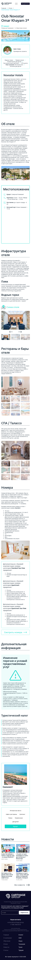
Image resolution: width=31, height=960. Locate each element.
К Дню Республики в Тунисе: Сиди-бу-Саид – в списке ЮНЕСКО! (7, 855)
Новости (6, 947)
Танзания (22, 944)
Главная (6, 935)
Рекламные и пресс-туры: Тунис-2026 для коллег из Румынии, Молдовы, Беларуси (22, 875)
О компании (7, 7)
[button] (16, 4)
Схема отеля (13, 307)
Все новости (19, 885)
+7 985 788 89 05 (15, 924)
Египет (21, 935)
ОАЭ (20, 938)
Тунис (20, 947)
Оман (20, 941)
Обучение (6, 941)
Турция (21, 950)
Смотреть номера (13, 632)
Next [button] (20, 332)
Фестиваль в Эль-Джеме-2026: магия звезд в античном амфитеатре (7, 875)
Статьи (5, 950)
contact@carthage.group (15, 922)
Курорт (15, 826)
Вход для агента (25, 3)
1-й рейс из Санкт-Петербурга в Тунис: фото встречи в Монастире (22, 856)
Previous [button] (11, 332)
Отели (5, 944)
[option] (15, 320)
